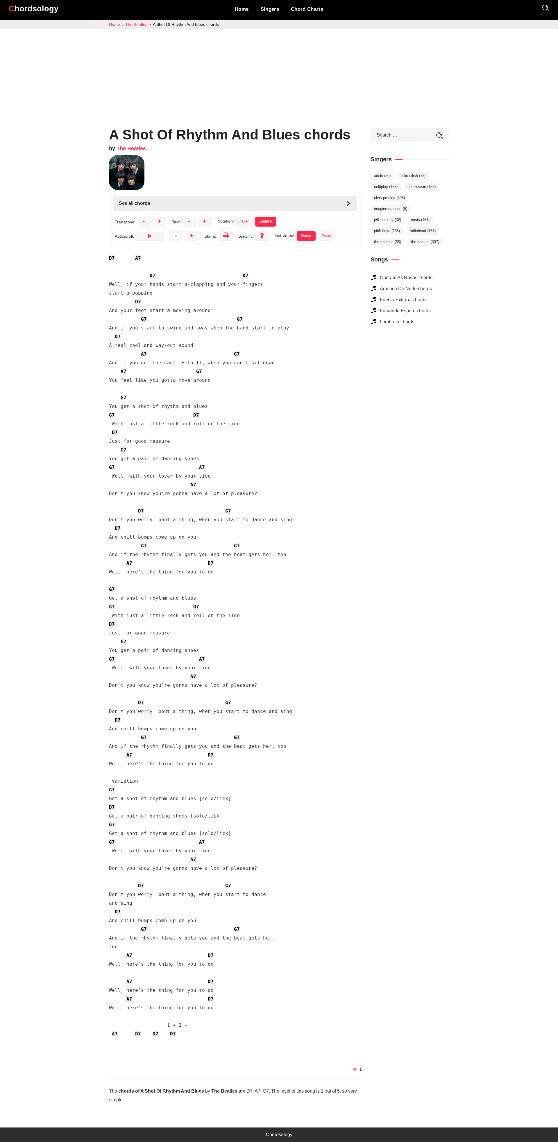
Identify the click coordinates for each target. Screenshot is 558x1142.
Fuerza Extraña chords (403, 299)
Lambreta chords (397, 321)
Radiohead (423, 231)
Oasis (420, 220)
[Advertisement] (279, 72)
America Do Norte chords (406, 288)
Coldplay (386, 186)
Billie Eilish (412, 175)
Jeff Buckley (387, 220)
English (266, 221)
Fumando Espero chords (405, 310)
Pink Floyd (387, 231)
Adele (382, 175)
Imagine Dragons (390, 209)
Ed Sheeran (421, 186)
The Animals (387, 242)
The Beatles (131, 148)
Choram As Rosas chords (406, 277)
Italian (244, 221)
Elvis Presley (389, 198)
